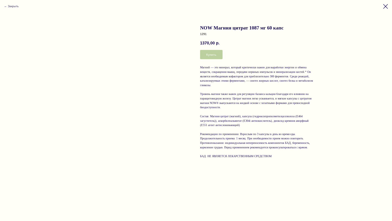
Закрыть (13, 6)
